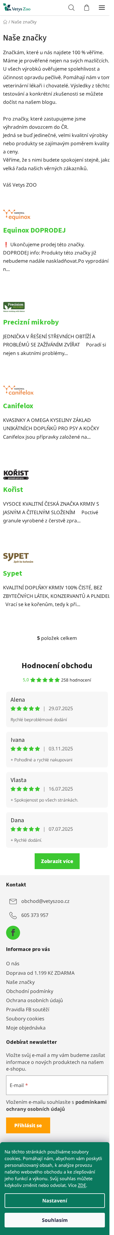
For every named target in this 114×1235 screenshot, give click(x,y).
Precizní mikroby (31, 322)
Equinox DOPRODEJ (34, 230)
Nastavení (54, 1200)
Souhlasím (55, 1220)
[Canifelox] (57, 393)
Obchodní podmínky (29, 991)
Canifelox (18, 406)
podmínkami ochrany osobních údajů (56, 1105)
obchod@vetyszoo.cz (45, 901)
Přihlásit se (28, 1125)
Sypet (12, 573)
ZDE (82, 1185)
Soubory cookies (25, 1018)
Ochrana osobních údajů (34, 1000)
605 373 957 (34, 915)
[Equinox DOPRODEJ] (57, 217)
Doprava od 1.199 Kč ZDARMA (40, 973)
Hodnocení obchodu (57, 665)
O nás (12, 963)
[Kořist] (57, 477)
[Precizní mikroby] (57, 309)
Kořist (13, 489)
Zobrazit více (57, 861)
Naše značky (20, 982)
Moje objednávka (26, 1027)
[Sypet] (57, 560)
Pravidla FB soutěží (27, 1009)
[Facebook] (13, 933)
